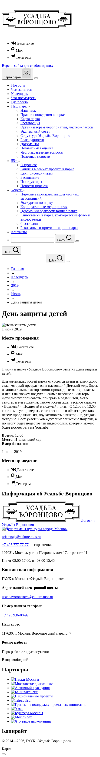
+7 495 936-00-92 (15, 615)
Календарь (19, 94)
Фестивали (29, 223)
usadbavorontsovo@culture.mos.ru (27, 597)
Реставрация (30, 123)
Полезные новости (35, 156)
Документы (29, 144)
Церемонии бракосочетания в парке (48, 211)
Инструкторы (31, 182)
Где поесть (19, 102)
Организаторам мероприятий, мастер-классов (56, 127)
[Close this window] (4, 754)
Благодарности (32, 140)
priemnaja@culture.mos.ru (21, 537)
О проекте (28, 165)
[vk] (14, 43)
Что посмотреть (23, 98)
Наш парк (28, 110)
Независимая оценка (36, 148)
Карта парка (30, 119)
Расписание (29, 177)
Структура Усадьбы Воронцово (45, 136)
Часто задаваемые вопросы (41, 152)
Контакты (19, 232)
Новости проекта (34, 186)
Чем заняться (21, 89)
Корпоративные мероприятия (43, 207)
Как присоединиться (36, 173)
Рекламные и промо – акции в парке (49, 228)
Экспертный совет (35, 131)
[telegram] (13, 58)
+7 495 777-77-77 (15, 545)
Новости (18, 85)
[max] (13, 50)
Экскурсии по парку (36, 203)
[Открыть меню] (36, 78)
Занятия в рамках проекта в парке (47, 169)
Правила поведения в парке (42, 115)
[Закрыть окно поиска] (77, 241)
